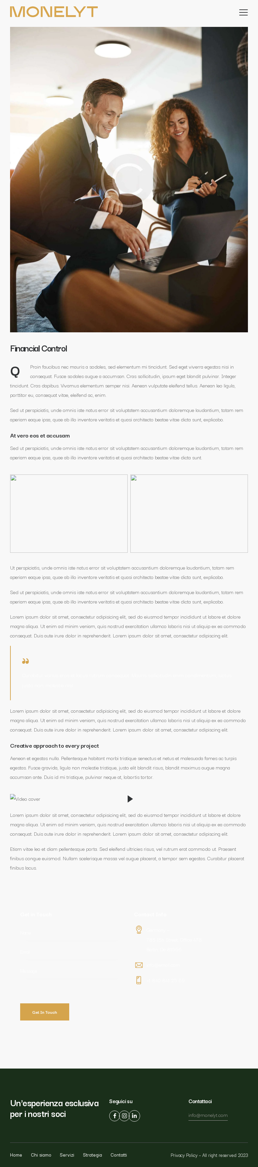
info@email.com (163, 964)
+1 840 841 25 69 (165, 980)
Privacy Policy (184, 1155)
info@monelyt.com (208, 1115)
